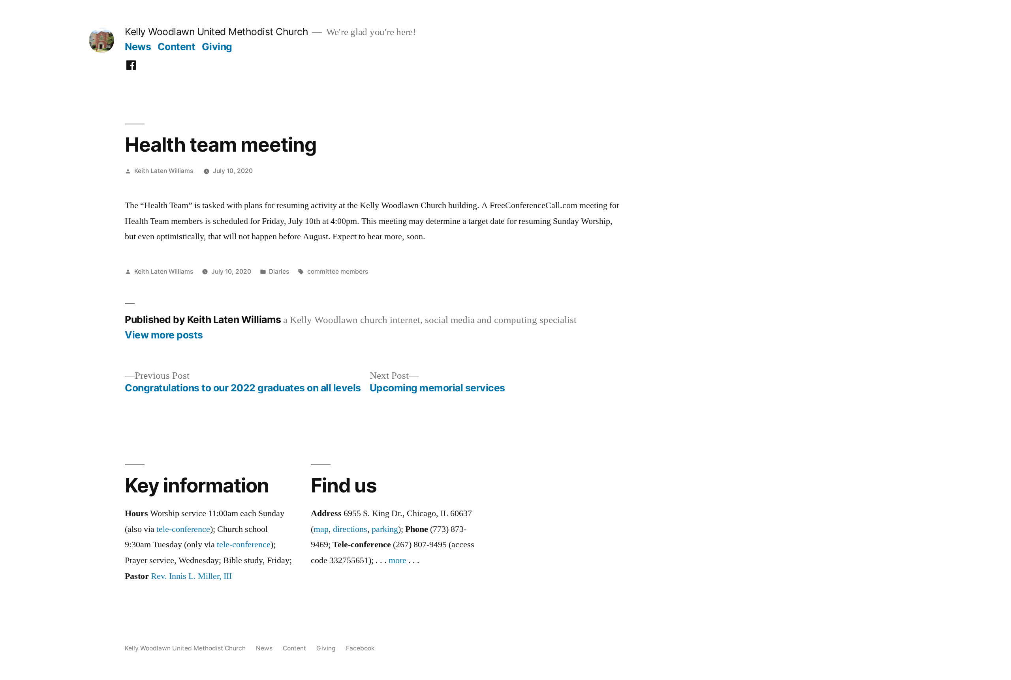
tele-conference (183, 529)
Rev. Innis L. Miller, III (191, 576)
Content (176, 47)
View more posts (164, 335)
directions (350, 529)
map (321, 529)
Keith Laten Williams (163, 171)
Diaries (279, 271)
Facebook (360, 648)
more (397, 560)
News (138, 47)
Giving (217, 47)
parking (385, 529)
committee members (337, 271)
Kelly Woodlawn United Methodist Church (216, 32)
